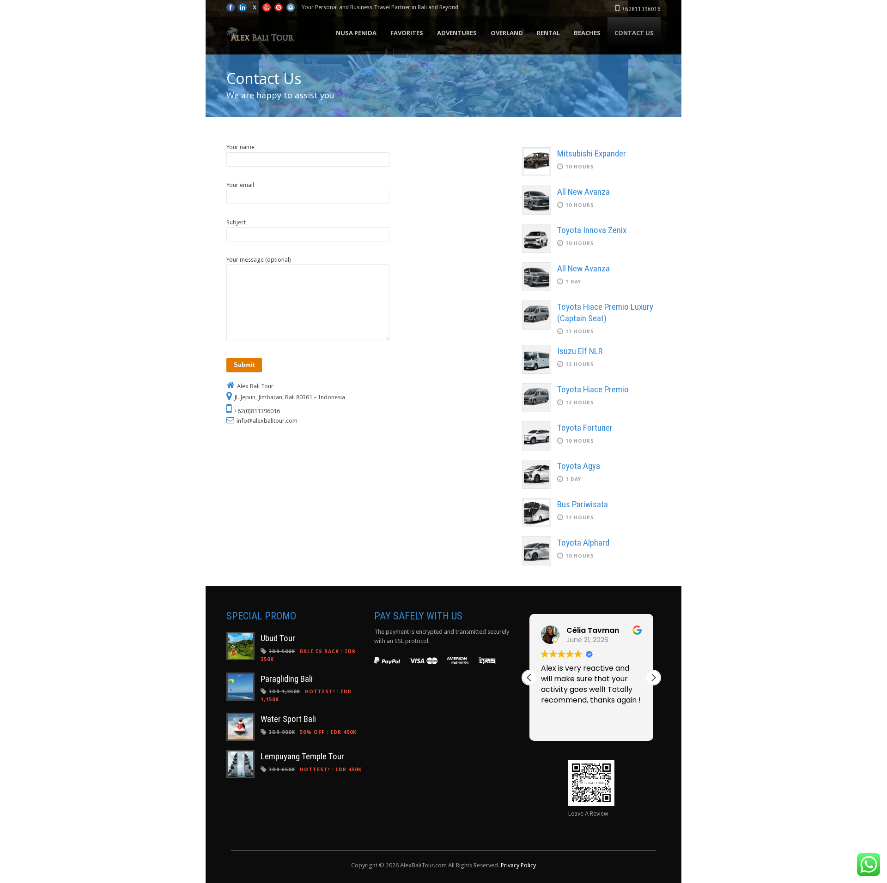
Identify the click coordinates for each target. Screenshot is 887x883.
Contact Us (634, 33)
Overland (507, 33)
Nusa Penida (356, 33)
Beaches (587, 33)
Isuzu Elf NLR (579, 351)
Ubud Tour (278, 638)
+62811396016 (641, 9)
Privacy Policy (518, 865)
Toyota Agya (578, 466)
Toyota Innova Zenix (591, 230)
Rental (548, 33)
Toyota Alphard (583, 542)
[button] (653, 678)
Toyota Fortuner (585, 427)
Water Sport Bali (288, 719)
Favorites (406, 33)
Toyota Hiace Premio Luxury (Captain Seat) (605, 312)
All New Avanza (583, 191)
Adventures (457, 33)
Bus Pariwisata (582, 504)
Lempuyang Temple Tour (302, 756)
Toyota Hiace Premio (593, 389)
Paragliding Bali (287, 678)
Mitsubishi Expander (591, 153)
